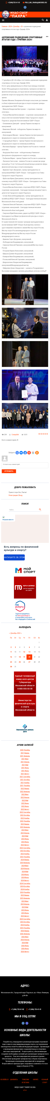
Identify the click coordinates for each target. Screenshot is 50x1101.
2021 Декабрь (25, 786)
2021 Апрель (25, 762)
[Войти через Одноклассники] (37, 452)
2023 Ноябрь (25, 854)
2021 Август (25, 774)
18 (20, 657)
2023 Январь (25, 824)
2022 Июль (25, 806)
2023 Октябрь (25, 851)
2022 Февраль (25, 792)
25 (20, 662)
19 (24, 657)
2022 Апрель (25, 797)
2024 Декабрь (25, 892)
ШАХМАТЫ (14, 1079)
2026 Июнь (25, 946)
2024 (10, 26)
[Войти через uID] (17, 452)
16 (11, 657)
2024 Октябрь (25, 886)
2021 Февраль (25, 756)
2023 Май (25, 836)
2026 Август (25, 952)
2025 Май (25, 907)
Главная (4, 26)
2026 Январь (25, 931)
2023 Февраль (25, 827)
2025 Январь (25, 895)
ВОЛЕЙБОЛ (4, 1079)
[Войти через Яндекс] (29, 452)
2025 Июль (25, 913)
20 (22, 26)
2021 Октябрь (25, 780)
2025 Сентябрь (25, 919)
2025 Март (25, 901)
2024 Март (25, 866)
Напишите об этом (14, 557)
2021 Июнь (25, 768)
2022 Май (25, 800)
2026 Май (25, 943)
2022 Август (25, 809)
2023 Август (25, 845)
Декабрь (16, 26)
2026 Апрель (25, 940)
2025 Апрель (25, 904)
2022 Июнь (25, 803)
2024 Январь (25, 860)
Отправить (8, 471)
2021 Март (25, 759)
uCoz (25, 1090)
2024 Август (25, 880)
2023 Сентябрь (25, 848)
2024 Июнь (25, 875)
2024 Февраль (25, 863)
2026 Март (25, 937)
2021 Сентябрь (25, 777)
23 (11, 662)
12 (24, 652)
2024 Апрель (25, 869)
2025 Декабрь (25, 928)
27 (29, 662)
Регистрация (13, 495)
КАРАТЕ (35, 1079)
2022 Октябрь (25, 815)
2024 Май (25, 872)
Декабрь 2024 (15, 633)
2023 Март (25, 830)
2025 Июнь (25, 910)
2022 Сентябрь (25, 812)
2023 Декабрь (25, 857)
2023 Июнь (25, 839)
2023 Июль (25, 842)
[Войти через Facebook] (25, 452)
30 (11, 667)
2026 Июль (25, 949)
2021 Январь (25, 753)
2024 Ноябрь (25, 889)
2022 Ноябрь (25, 818)
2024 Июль (25, 877)
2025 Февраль (25, 898)
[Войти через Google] (33, 452)
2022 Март (25, 794)
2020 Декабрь (25, 750)
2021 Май (25, 765)
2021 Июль (25, 771)
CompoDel (15, 435)
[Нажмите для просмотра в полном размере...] (25, 75)
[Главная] (15, 14)
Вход (20, 495)
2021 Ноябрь (25, 783)
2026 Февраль (25, 934)
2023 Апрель (25, 833)
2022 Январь (25, 789)
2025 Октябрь (25, 922)
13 (29, 652)
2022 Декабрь (25, 821)
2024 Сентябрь (25, 883)
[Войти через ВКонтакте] (21, 452)
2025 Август (25, 916)
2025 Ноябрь (25, 925)
